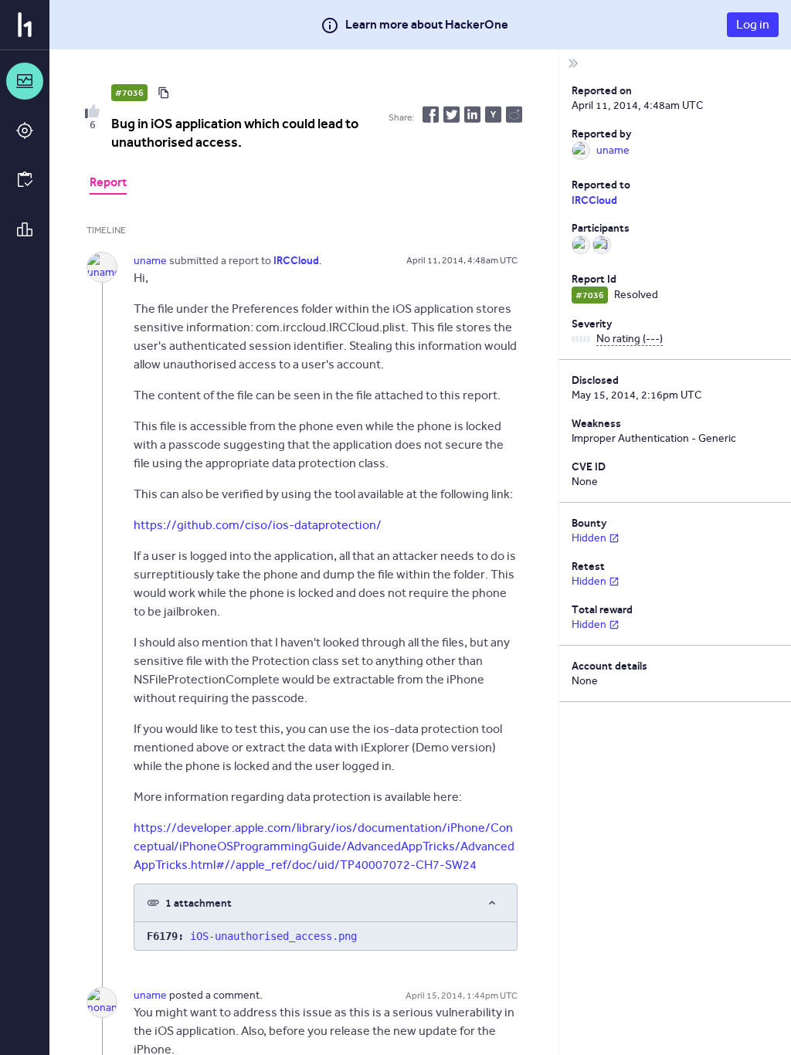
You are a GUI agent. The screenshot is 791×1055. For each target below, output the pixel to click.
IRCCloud (594, 200)
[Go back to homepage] (24, 24)
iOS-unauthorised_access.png (273, 936)
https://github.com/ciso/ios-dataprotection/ (258, 524)
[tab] (108, 184)
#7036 (129, 92)
